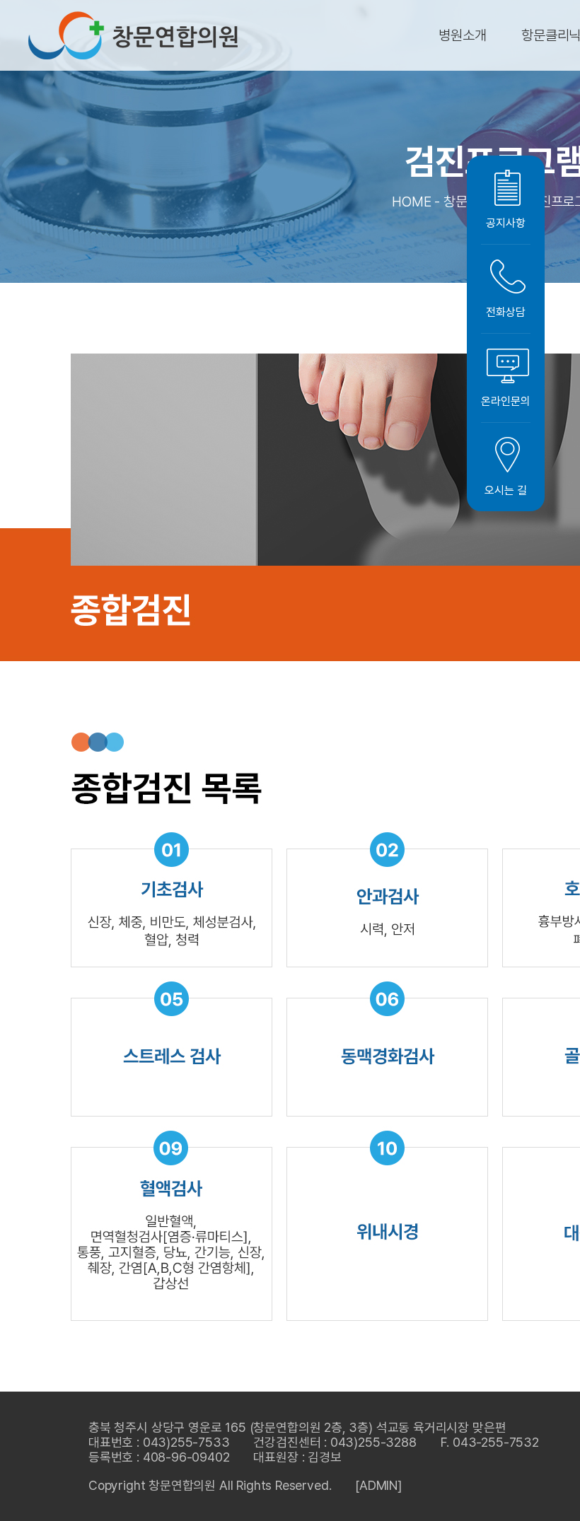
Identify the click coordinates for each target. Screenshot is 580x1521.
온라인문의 (505, 401)
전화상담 (505, 312)
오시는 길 (505, 490)
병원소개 (462, 35)
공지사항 (505, 223)
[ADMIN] (378, 1485)
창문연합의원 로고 (133, 35)
